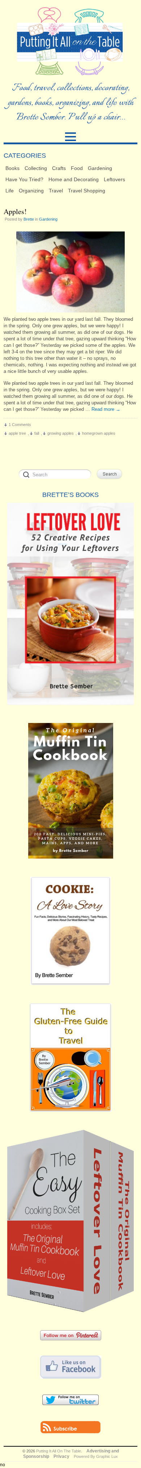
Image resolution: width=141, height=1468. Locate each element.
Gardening (100, 168)
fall (36, 433)
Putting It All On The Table (58, 1451)
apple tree (17, 433)
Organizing (31, 190)
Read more (105, 409)
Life (9, 190)
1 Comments (20, 424)
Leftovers (114, 179)
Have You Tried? (24, 179)
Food (77, 168)
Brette (29, 219)
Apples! (15, 211)
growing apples (60, 433)
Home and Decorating (73, 179)
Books (12, 168)
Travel (56, 190)
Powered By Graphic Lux (96, 1456)
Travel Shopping (86, 190)
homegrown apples (98, 433)
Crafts (59, 168)
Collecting (36, 168)
